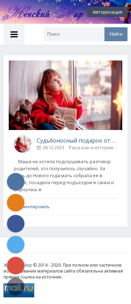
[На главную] (38, 11)
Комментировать (32, 207)
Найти (116, 34)
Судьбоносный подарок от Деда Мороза (77, 140)
